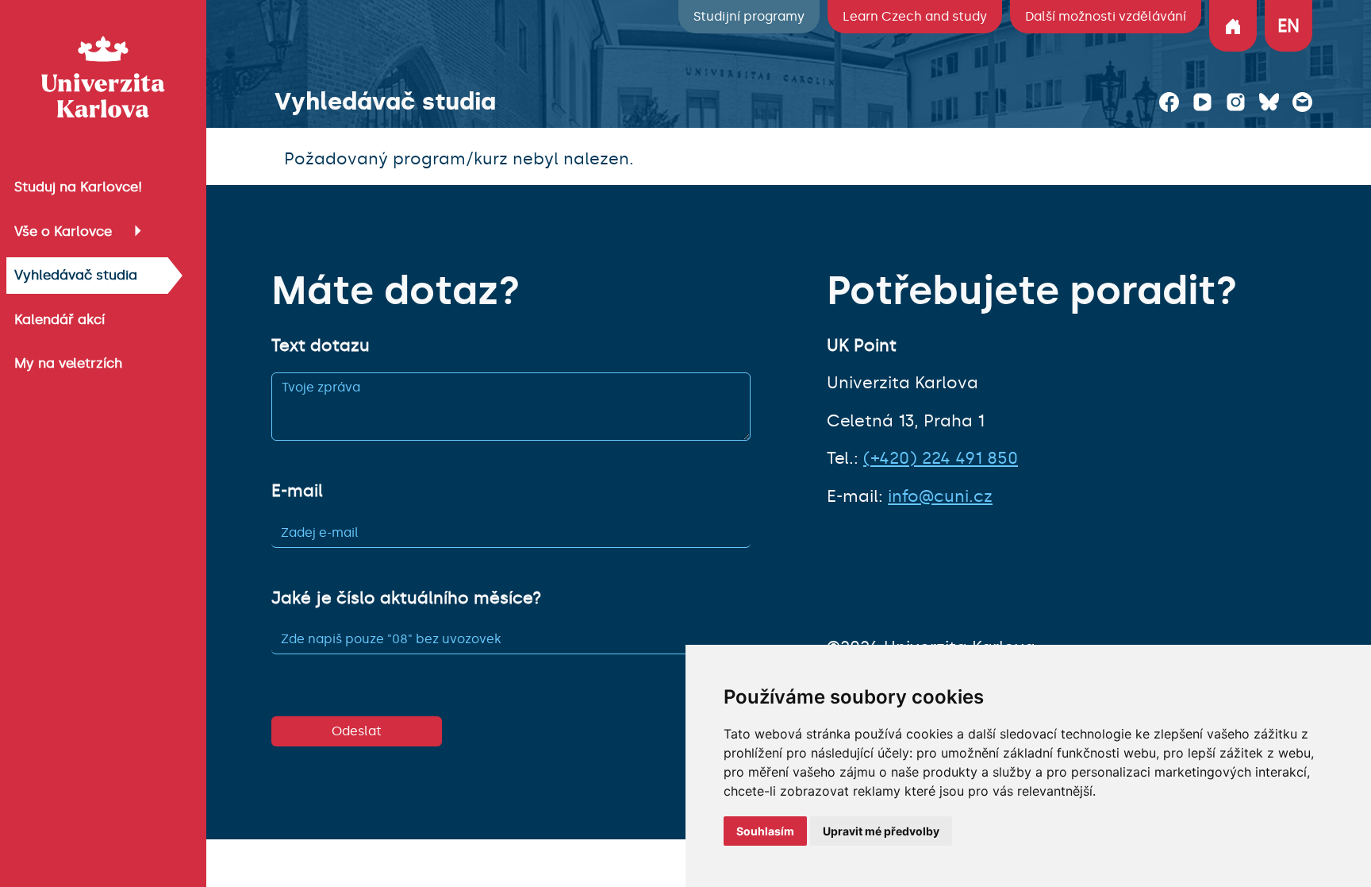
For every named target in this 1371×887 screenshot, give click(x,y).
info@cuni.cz (940, 496)
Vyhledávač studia (75, 275)
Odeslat (357, 731)
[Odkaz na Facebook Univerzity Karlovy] (1169, 102)
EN (1288, 26)
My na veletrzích (68, 363)
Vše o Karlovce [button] (63, 231)
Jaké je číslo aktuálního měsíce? (406, 598)
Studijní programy (749, 16)
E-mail (297, 490)
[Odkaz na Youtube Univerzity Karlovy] (1202, 102)
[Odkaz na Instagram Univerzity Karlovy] (1236, 102)
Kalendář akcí (59, 319)
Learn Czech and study (915, 16)
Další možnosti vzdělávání (1105, 16)
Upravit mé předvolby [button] (881, 831)
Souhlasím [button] (765, 831)
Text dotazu (320, 345)
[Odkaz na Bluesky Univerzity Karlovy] (1269, 102)
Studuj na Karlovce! (78, 187)
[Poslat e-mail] (1302, 102)
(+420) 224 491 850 (940, 458)
